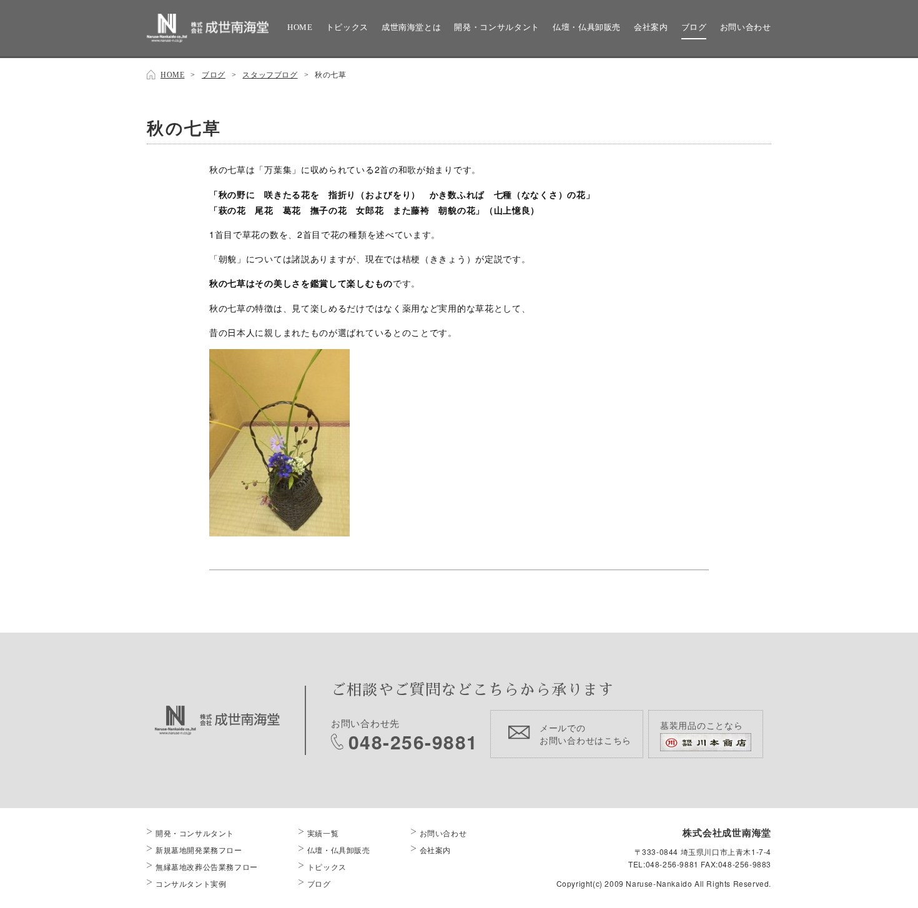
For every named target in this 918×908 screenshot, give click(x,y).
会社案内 (651, 27)
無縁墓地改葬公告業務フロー (206, 866)
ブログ (694, 27)
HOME (300, 27)
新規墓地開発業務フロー (198, 849)
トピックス (347, 27)
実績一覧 (322, 832)
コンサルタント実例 (190, 883)
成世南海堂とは (412, 27)
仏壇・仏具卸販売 (587, 27)
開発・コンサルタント (497, 27)
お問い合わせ (745, 27)
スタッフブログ (269, 75)
